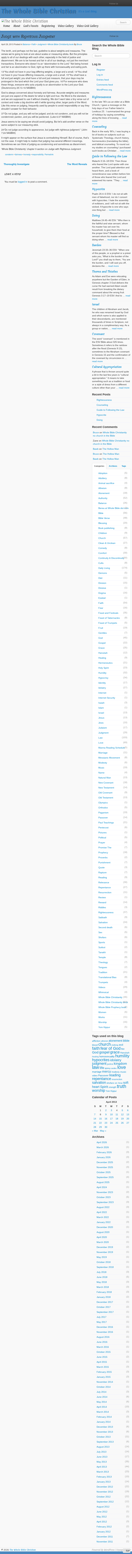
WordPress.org (104, 89)
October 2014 (104, 1387)
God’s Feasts (30, 26)
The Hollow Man (110, 449)
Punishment (104, 862)
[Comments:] (88, 44)
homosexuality (107, 1056)
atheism (104, 1041)
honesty (27, 154)
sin (116, 1083)
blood (95, 1045)
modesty (116, 1072)
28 (95, 1127)
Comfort (102, 553)
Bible (100, 513)
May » (103, 1130)
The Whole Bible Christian (38, 11)
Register (101, 69)
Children (102, 533)
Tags (124, 466)
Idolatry (102, 688)
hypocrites (100, 1060)
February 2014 (104, 1417)
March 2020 (103, 1242)
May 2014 (102, 1402)
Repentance (104, 887)
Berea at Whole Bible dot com (113, 508)
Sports (101, 942)
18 (117, 1118)
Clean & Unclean (106, 543)
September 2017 (105, 1312)
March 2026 (103, 1147)
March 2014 (103, 1412)
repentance (101, 1078)
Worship (102, 1022)
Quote (101, 867)
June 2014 (102, 1397)
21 (95, 1123)
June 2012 (102, 1511)
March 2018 (103, 1287)
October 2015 (104, 1352)
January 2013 (104, 1481)
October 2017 (104, 1307)
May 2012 (102, 1516)
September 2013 (105, 1441)
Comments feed (105, 84)
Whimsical (103, 992)
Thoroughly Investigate (16, 164)
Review (102, 897)
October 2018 (104, 1262)
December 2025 (105, 1162)
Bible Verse (104, 518)
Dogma (102, 593)
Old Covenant (105, 792)
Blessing (102, 523)
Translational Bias (107, 977)
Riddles (102, 907)
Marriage (103, 752)
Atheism (102, 488)
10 (111, 1114)
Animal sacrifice (106, 483)
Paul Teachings (106, 822)
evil (121, 1044)
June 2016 (102, 1342)
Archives (113, 466)
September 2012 (105, 1501)
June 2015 (102, 1357)
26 (122, 1123)
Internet (102, 693)
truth (121, 1086)
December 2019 (105, 1247)
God (100, 638)
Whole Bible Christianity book (61, 44)
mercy (106, 1071)
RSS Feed (127, 3)
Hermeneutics (105, 663)
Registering (48, 26)
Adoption (102, 473)
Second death (105, 927)
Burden (96, 245)
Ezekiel (102, 598)
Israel (95, 304)
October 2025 (104, 1172)
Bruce (79, 44)
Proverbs (103, 857)
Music (101, 767)
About (16, 26)
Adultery (102, 478)
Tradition (102, 972)
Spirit (104, 1087)
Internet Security (106, 697)
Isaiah (101, 702)
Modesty (102, 762)
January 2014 (104, 1422)
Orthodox (103, 807)
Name (101, 772)
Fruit (100, 628)
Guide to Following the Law (109, 156)
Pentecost (103, 827)
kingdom (120, 1064)
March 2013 (103, 1471)
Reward (102, 902)
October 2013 (104, 1437)
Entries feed (103, 79)
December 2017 (105, 1302)
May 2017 (102, 1322)
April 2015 (102, 1362)
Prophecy (103, 852)
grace (115, 1052)
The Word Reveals (77, 164)
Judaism (102, 727)
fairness (18, 154)
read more (125, 150)
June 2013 (102, 1456)
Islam (101, 707)
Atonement (103, 493)
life (102, 1068)
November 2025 (105, 1167)
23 (106, 1123)
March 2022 (103, 1217)
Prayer (101, 842)
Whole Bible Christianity (110, 997)
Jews (101, 722)
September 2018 (105, 1267)
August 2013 (103, 1446)
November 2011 (105, 1541)
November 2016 (105, 1332)
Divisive (102, 588)
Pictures (102, 832)
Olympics (103, 802)
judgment (99, 1063)
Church (102, 538)
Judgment (42, 44)
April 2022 (102, 1212)
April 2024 (102, 1187)
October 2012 (104, 1496)
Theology (103, 962)
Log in (100, 74)
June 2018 (102, 1277)
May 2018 (102, 1282)
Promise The (104, 847)
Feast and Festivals (108, 613)
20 (128, 1118)
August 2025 (103, 1182)
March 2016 (103, 1347)
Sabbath (102, 917)
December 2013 (105, 1427)
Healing (102, 658)
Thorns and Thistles (105, 271)
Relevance (103, 882)
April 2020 (102, 1237)
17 (111, 1118)
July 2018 (101, 1272)
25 (117, 1123)
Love (100, 742)
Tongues (102, 967)
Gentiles (102, 633)
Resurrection (104, 892)
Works (101, 1017)
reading (115, 1075)
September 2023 (105, 1202)
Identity (102, 683)
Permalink (49, 154)
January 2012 (104, 1531)
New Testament (106, 787)
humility (122, 1056)
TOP (127, 1550)
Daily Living (104, 568)
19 (122, 1118)
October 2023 (104, 1197)
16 (106, 1118)
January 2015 (104, 1377)
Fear (100, 608)
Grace (101, 648)
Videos (101, 987)
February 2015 (104, 1372)
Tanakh (102, 952)
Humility (102, 673)
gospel (104, 1052)
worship (98, 1090)
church (104, 1044)
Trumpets (103, 982)
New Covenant (105, 782)
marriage (96, 1071)
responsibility (38, 154)
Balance (26, 44)
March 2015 (103, 1367)
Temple (102, 957)
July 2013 (101, 1451)
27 (128, 1123)
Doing (96, 215)
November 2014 (105, 1382)
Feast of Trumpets (107, 623)
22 (100, 1123)
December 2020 (105, 1227)
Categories (99, 466)
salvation (99, 1082)
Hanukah (103, 653)
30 (106, 1127)
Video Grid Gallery (87, 26)
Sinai (120, 1083)
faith (96, 1048)
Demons (102, 573)
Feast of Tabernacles (109, 618)
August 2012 (103, 1506)
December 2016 (105, 1327)
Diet (100, 578)
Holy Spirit (103, 668)
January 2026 (104, 1157)
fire (122, 1048)
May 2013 (102, 1461)
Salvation (103, 922)
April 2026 (102, 1142)
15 (100, 1118)
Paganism (103, 812)
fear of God (110, 1048)
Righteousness (101, 97)
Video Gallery (66, 26)
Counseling (99, 126)
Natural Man (104, 777)
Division (102, 583)
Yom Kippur (104, 1027)
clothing (114, 1045)
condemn (9, 154)
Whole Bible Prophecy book (112, 1007)
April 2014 (102, 1407)
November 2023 (105, 1192)
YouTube (122, 3)
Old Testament (105, 797)
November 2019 (105, 1252)
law (95, 1067)
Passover (103, 817)
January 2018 (104, 1297)
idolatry (115, 1060)
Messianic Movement (109, 757)
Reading (102, 877)
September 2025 (105, 1177)
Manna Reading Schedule (111, 747)
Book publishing (106, 528)
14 (95, 1118)
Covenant (98, 334)
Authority (102, 498)
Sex (100, 932)
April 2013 (102, 1466)
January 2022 (104, 1222)
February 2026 (104, 1152)
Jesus (101, 717)
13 (128, 1114)
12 (122, 1114)
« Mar (95, 1130)
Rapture (102, 872)
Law (100, 737)
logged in (22, 181)
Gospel (102, 643)
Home (6, 26)
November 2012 (105, 1491)
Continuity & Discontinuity (111, 558)
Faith (34, 44)
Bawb (96, 449)
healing (95, 1057)
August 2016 (103, 1337)
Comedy (102, 548)
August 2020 (103, 1232)
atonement (115, 1040)
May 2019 (102, 1257)
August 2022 (103, 1207)
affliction (96, 1041)
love (121, 1067)
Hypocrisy (103, 678)
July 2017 (101, 1317)
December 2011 (105, 1536)
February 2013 (104, 1476)
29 (100, 1127)
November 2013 (105, 1432)
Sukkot (101, 947)
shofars (110, 1083)
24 (111, 1123)
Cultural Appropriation (107, 367)
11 (117, 1114)
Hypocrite (98, 189)
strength (112, 1087)
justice (110, 1064)
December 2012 (105, 1486)
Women (102, 1012)
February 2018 (104, 1292)
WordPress (109, 1549)
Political (102, 837)
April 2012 (102, 1521)
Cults (101, 563)
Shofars (102, 937)
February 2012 (104, 1526)
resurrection (117, 1079)
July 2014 (101, 1392)
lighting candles (111, 1068)
